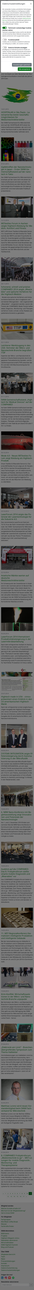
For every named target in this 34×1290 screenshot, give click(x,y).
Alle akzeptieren (24, 69)
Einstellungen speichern (21, 65)
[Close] (30, 3)
